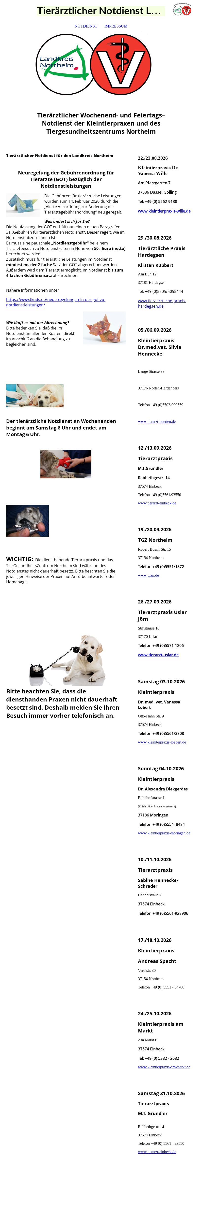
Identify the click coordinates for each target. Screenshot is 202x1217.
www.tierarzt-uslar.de (158, 655)
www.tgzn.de (148, 575)
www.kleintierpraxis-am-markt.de (164, 1067)
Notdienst (86, 26)
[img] (183, 11)
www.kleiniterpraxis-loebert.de (162, 742)
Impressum (115, 26)
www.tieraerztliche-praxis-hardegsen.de (162, 303)
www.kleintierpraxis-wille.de (164, 211)
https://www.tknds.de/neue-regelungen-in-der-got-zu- (55, 299)
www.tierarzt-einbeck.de (157, 503)
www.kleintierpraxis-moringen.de (164, 833)
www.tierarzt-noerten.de (157, 421)
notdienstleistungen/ (25, 305)
